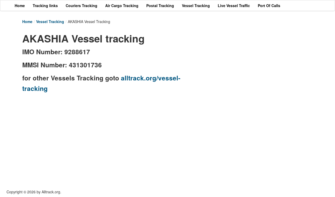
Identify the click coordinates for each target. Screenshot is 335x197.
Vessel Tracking (50, 21)
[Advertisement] (253, 67)
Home (27, 21)
